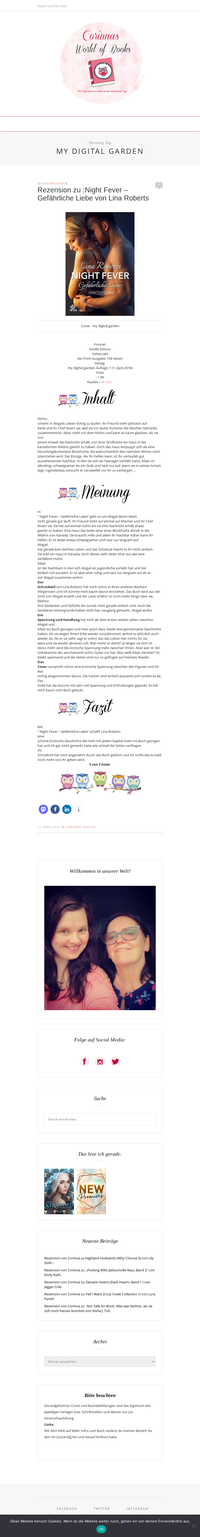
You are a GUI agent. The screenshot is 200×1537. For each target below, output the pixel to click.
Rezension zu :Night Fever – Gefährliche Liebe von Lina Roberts (93, 194)
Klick (109, 382)
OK (101, 1529)
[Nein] (193, 1525)
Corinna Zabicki (81, 827)
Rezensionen (55, 183)
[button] (43, 809)
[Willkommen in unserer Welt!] (100, 1009)
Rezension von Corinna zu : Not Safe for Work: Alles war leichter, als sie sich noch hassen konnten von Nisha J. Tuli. (98, 1308)
